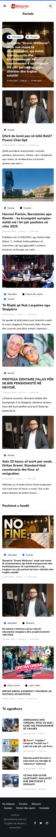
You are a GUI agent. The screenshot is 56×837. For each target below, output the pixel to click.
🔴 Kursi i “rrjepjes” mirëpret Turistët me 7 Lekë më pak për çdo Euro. (38, 743)
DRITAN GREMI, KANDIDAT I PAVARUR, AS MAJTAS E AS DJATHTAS (27, 693)
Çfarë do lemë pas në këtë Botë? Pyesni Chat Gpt (27, 138)
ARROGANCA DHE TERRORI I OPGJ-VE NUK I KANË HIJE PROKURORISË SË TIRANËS (38, 724)
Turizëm (23, 804)
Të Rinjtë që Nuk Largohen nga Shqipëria (26, 307)
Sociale (8, 808)
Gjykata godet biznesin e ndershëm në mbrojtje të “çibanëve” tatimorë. (37, 760)
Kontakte (44, 808)
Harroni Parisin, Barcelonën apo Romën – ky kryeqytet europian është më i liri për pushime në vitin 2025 (27, 220)
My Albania (8, 804)
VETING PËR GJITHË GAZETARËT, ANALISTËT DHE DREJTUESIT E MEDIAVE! (37, 780)
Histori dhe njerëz (25, 808)
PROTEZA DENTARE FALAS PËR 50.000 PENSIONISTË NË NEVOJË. (27, 383)
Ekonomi (36, 804)
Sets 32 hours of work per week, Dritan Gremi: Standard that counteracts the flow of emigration (27, 467)
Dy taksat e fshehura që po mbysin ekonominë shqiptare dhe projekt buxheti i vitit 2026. (26, 631)
